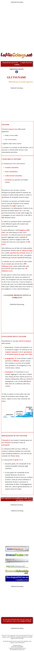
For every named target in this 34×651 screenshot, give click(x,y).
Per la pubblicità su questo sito (17, 649)
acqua (29, 257)
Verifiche (16, 64)
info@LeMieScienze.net (20, 648)
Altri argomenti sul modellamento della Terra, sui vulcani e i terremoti (16, 499)
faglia (14, 206)
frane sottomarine (11, 171)
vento (15, 226)
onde (20, 147)
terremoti (8, 180)
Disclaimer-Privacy (17, 645)
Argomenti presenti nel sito (10, 62)
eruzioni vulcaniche (11, 167)
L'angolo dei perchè (26, 62)
